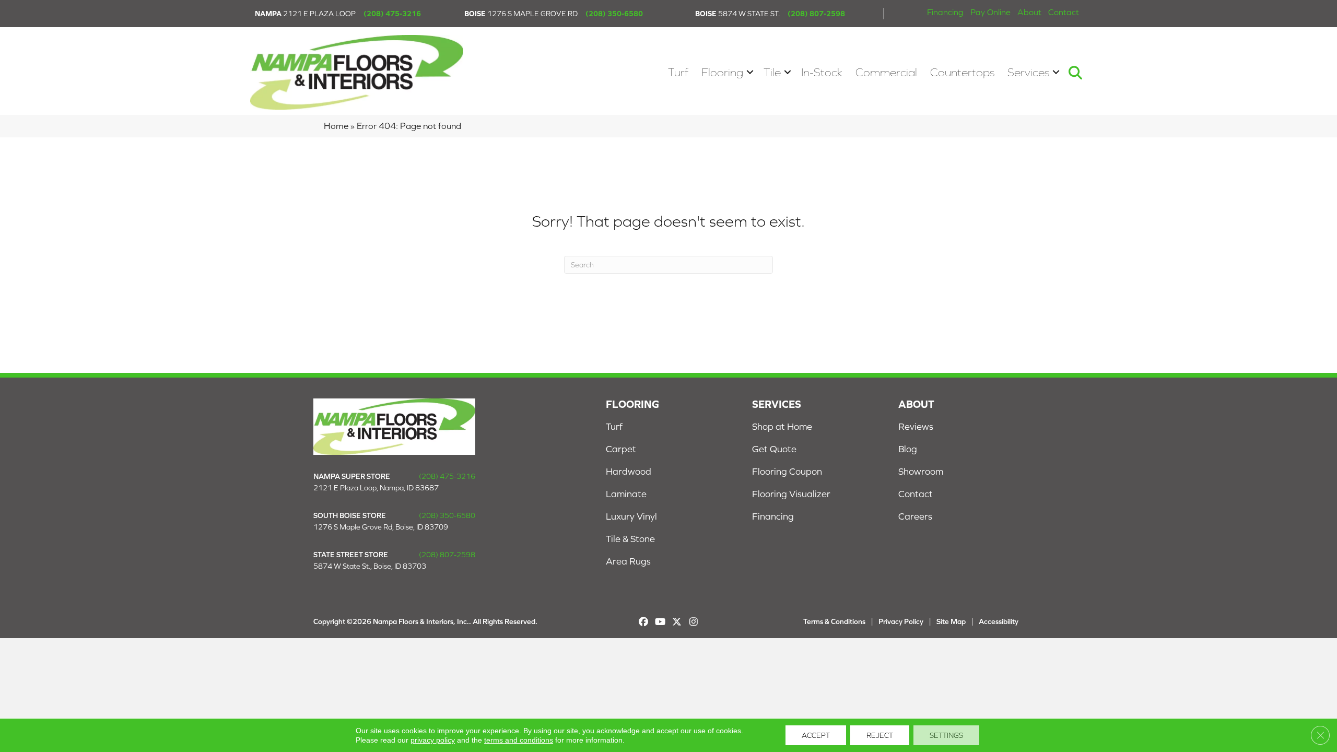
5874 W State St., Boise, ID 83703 (369, 566)
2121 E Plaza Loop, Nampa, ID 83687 (376, 488)
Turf (678, 72)
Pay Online (990, 12)
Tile (772, 72)
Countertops (962, 72)
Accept (816, 735)
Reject (879, 735)
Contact (1063, 12)
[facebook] (644, 621)
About (1029, 12)
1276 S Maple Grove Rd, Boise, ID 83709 (380, 527)
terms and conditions (518, 740)
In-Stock (821, 72)
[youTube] (660, 621)
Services (1028, 72)
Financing (945, 12)
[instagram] (694, 621)
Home (336, 126)
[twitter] (677, 621)
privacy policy (433, 740)
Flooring (722, 72)
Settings (946, 735)
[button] (750, 72)
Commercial (886, 72)
